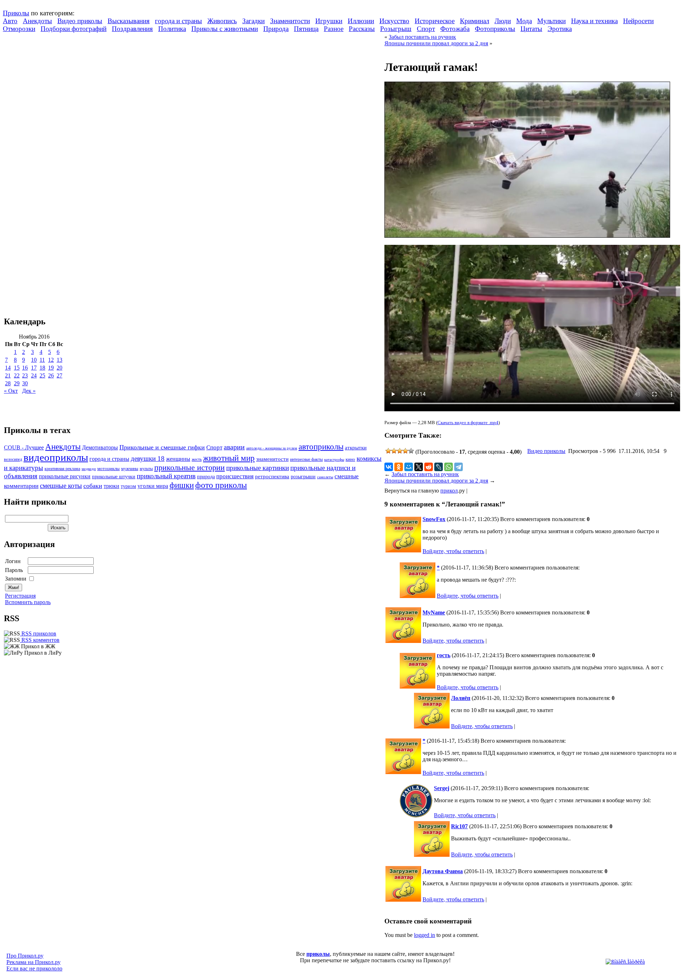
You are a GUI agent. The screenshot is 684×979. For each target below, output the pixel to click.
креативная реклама (62, 468)
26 (51, 375)
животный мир (229, 458)
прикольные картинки (257, 468)
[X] (418, 467)
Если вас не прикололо (34, 968)
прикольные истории (189, 467)
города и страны (178, 21)
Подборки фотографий (74, 28)
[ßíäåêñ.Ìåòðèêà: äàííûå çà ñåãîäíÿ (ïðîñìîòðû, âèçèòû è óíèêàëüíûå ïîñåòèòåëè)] (625, 962)
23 (25, 375)
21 (8, 375)
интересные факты (306, 459)
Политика (172, 28)
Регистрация (20, 596)
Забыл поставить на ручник (422, 37)
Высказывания (129, 21)
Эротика (560, 28)
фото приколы (221, 485)
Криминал (474, 21)
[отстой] (388, 451)
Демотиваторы (100, 447)
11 (42, 360)
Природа (276, 28)
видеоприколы (56, 457)
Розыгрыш (395, 28)
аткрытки (356, 447)
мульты (146, 468)
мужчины (129, 468)
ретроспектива (272, 476)
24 (34, 375)
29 (17, 383)
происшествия (235, 476)
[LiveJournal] (438, 467)
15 (17, 368)
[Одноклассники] (398, 467)
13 (59, 360)
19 (51, 368)
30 (25, 383)
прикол (449, 491)
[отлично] (411, 451)
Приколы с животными (224, 28)
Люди (502, 21)
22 (17, 375)
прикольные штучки (113, 476)
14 (8, 368)
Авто (10, 21)
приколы (318, 954)
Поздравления (132, 28)
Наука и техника (594, 21)
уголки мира (153, 486)
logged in (424, 935)
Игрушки (328, 21)
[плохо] (394, 451)
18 (42, 368)
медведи (89, 469)
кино (350, 459)
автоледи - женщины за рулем (271, 448)
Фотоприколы (495, 28)
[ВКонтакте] (388, 467)
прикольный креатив (166, 476)
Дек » (29, 391)
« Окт (11, 391)
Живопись (222, 21)
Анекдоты (37, 21)
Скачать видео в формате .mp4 (467, 422)
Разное (333, 28)
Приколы (16, 13)
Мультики (551, 21)
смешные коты (61, 485)
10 (34, 360)
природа (206, 476)
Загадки (253, 21)
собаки (92, 485)
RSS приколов (38, 633)
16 (25, 368)
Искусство (394, 21)
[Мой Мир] (408, 467)
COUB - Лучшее (24, 447)
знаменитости (272, 459)
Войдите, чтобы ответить (453, 551)
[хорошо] (405, 451)
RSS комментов (39, 640)
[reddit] (428, 467)
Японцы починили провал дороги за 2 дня (436, 43)
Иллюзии (361, 21)
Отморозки (19, 28)
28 (8, 383)
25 (42, 375)
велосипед (13, 459)
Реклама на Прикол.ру (33, 962)
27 (59, 375)
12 (51, 360)
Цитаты (531, 28)
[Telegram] (458, 467)
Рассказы (362, 28)
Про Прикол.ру (24, 956)
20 (59, 368)
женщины (178, 459)
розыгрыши (303, 476)
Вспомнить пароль (28, 602)
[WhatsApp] (448, 467)
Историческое (435, 21)
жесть (197, 459)
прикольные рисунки (64, 476)
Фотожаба (455, 28)
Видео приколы (79, 21)
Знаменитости (290, 21)
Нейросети (638, 21)
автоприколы (321, 446)
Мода (524, 21)
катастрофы (334, 459)
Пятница (306, 28)
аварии (234, 447)
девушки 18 (148, 458)
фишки (182, 485)
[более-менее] (400, 451)
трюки (111, 486)
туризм (128, 486)
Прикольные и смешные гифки (162, 447)
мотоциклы (108, 468)
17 (34, 368)
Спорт (426, 28)
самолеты (325, 477)
